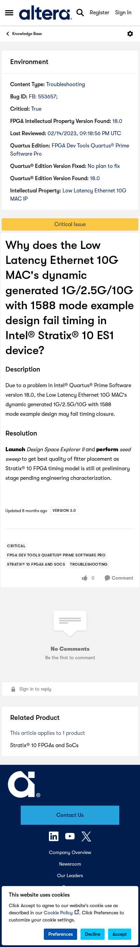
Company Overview (70, 852)
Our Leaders (70, 875)
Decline (92, 934)
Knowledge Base (27, 33)
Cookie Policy (58, 912)
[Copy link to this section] (45, 370)
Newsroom (70, 864)
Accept (119, 934)
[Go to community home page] (45, 13)
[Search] (80, 13)
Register (99, 13)
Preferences (60, 934)
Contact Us (70, 815)
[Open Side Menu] (9, 12)
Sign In (123, 13)
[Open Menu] (130, 33)
